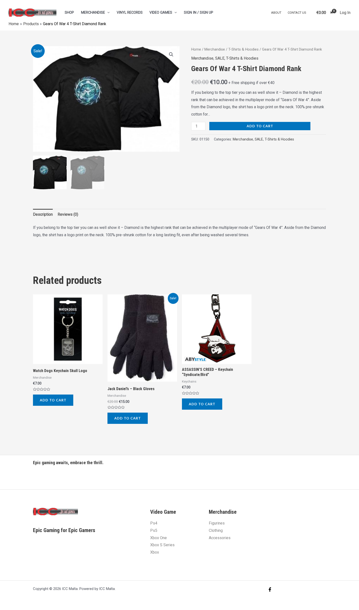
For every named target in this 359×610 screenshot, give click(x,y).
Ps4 (153, 523)
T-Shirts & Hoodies (243, 49)
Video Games (160, 13)
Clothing (216, 530)
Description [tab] (43, 214)
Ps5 (153, 530)
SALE (219, 58)
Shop (69, 13)
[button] (171, 54)
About (276, 12)
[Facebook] (270, 589)
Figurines (217, 523)
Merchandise (93, 13)
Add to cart (260, 126)
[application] (107, 13)
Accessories (220, 537)
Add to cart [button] (53, 400)
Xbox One (158, 537)
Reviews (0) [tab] (68, 214)
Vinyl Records (130, 13)
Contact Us (297, 12)
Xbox (154, 552)
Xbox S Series (162, 545)
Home (196, 49)
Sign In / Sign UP (198, 13)
